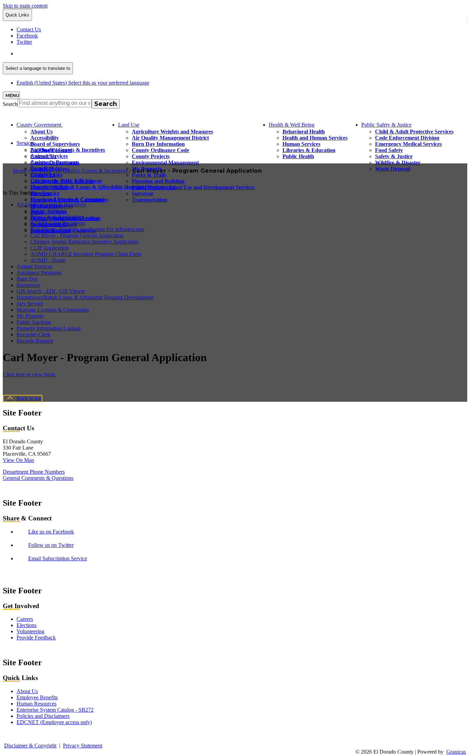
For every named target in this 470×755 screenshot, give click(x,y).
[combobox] (38, 68)
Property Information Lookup (65, 218)
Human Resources (36, 704)
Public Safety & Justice (386, 125)
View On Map (18, 460)
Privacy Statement (82, 745)
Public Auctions (48, 212)
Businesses (42, 174)
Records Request (50, 230)
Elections (26, 625)
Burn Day (42, 168)
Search (10, 104)
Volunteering (30, 631)
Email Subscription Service (57, 558)
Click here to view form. (29, 374)
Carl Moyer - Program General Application (77, 235)
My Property (45, 205)
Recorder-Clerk (48, 224)
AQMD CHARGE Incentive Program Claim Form (85, 254)
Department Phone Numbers (34, 472)
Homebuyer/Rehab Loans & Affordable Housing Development (102, 187)
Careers (25, 619)
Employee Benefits (37, 697)
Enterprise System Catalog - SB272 (55, 710)
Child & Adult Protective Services (414, 131)
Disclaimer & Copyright (30, 745)
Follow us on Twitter (51, 545)
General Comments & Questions (38, 478)
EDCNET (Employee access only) (54, 722)
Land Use (128, 125)
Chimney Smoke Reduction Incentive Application (84, 242)
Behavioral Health (303, 131)
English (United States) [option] (83, 83)
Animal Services (49, 156)
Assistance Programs (54, 162)
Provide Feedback (36, 637)
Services (26, 143)
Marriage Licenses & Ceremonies (69, 199)
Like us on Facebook (51, 532)
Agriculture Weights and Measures (172, 131)
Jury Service (45, 193)
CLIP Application (49, 248)
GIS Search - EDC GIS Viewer (66, 181)
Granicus (456, 752)
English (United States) (83, 53)
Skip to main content (25, 6)
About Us (41, 131)
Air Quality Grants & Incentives (67, 150)
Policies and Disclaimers (43, 716)
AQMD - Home (47, 260)
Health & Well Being (291, 125)
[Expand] (72, 124)
